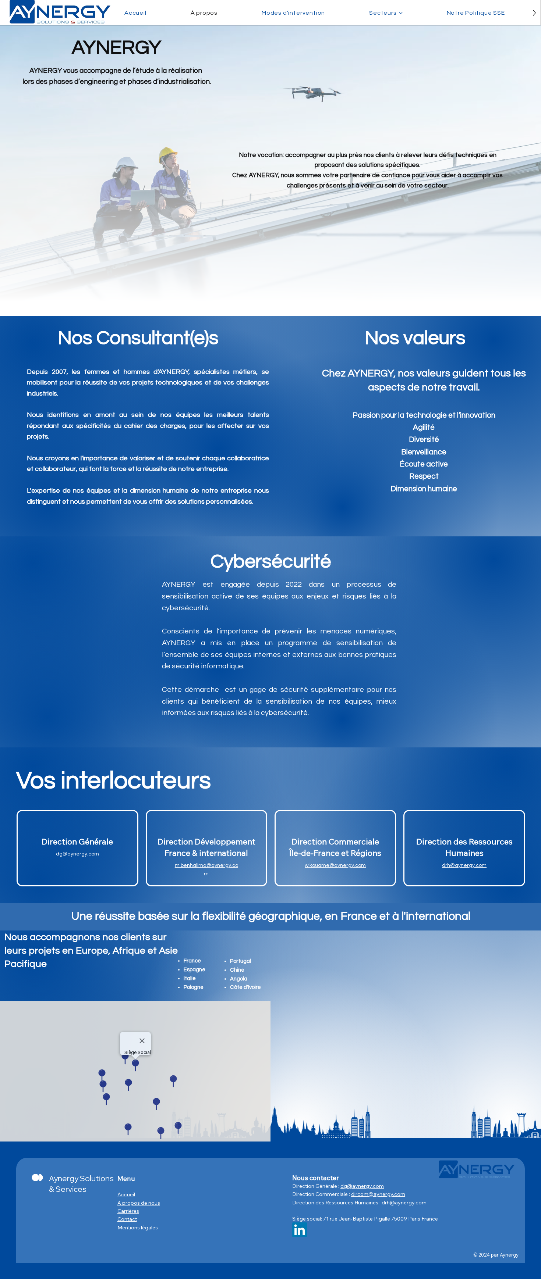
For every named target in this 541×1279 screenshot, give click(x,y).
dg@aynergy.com (77, 854)
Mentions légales (137, 1227)
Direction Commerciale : (321, 1194)
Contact (127, 1219)
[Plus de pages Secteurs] (401, 13)
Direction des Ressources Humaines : (337, 1202)
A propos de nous (138, 1203)
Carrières (128, 1211)
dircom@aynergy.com (378, 1194)
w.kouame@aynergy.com (335, 865)
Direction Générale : (316, 1186)
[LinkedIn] (299, 1229)
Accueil (126, 1194)
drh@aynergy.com (464, 865)
